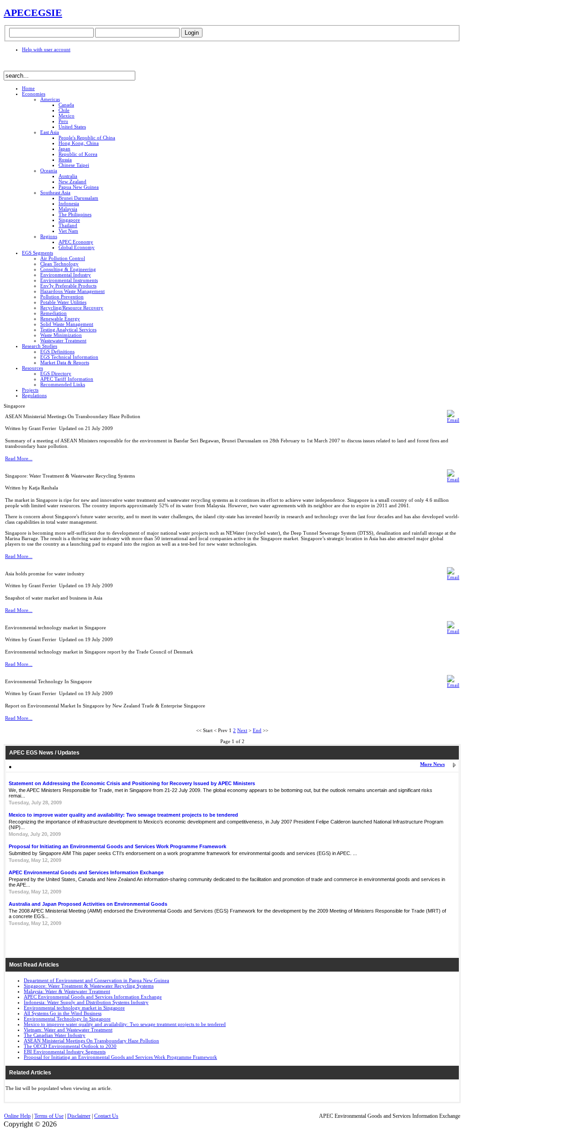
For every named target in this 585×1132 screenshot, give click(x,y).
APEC (17, 12)
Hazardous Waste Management (72, 291)
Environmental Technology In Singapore (67, 1018)
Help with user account (46, 49)
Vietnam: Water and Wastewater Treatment (68, 1029)
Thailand (67, 225)
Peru (63, 121)
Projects (30, 390)
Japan (64, 148)
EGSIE (46, 12)
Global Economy (76, 247)
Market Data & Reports (64, 362)
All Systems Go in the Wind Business (62, 1013)
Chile (63, 110)
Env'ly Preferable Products (68, 285)
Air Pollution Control (62, 258)
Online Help (17, 1116)
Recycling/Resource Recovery (71, 307)
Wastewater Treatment (63, 340)
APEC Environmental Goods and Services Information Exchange (86, 872)
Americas (50, 99)
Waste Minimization (61, 335)
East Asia (49, 132)
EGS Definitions (57, 351)
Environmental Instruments (69, 280)
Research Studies (39, 346)
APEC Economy (75, 241)
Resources (32, 368)
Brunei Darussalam (78, 198)
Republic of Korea (77, 154)
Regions (48, 236)
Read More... (18, 458)
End (257, 730)
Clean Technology (59, 263)
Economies (33, 93)
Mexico (66, 115)
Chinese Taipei (73, 165)
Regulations (34, 395)
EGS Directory (55, 373)
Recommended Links (62, 384)
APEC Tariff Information (66, 379)
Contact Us (106, 1116)
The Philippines (74, 214)
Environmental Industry (65, 274)
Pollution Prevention (62, 296)
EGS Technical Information (69, 357)
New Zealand (72, 181)
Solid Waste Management (66, 324)
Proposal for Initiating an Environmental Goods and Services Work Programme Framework (117, 846)
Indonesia (68, 203)
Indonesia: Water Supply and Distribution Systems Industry (86, 1002)
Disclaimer (78, 1116)
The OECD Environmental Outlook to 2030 (70, 1046)
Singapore (69, 220)
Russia (65, 159)
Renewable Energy (60, 318)
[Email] (453, 420)
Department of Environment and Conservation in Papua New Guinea (96, 980)
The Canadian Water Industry (54, 1035)
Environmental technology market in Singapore (74, 1007)
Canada (66, 104)
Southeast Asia (55, 192)
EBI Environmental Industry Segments (65, 1051)
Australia (67, 176)
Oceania (48, 170)
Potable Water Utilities (63, 302)
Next (242, 730)
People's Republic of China (86, 137)
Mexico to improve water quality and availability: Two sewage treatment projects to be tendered (123, 815)
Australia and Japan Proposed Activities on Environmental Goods (88, 904)
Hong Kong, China (78, 143)
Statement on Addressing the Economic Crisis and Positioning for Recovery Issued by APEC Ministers (132, 783)
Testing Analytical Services (68, 329)
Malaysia (67, 209)
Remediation (53, 313)
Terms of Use (49, 1116)
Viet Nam (68, 231)
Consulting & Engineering (68, 269)
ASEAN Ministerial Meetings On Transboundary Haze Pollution (91, 1040)
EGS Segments (37, 252)
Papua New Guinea (78, 187)
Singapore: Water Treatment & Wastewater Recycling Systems (89, 986)
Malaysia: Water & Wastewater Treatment (67, 991)
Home (28, 88)
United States (72, 126)
